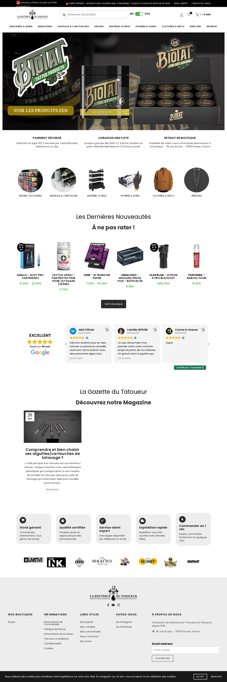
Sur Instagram (124, 622)
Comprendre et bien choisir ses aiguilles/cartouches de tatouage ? (52, 453)
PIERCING (197, 195)
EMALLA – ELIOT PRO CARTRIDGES (30, 277)
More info (216, 676)
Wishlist (190, 13)
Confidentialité (52, 643)
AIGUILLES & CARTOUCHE (63, 195)
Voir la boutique (114, 304)
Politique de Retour (55, 629)
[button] (208, 344)
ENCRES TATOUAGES (30, 195)
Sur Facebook (124, 626)
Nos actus (86, 641)
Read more (52, 489)
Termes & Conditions (56, 638)
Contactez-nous (201, 3)
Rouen (11, 622)
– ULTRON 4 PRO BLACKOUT (163, 277)
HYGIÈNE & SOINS (130, 195)
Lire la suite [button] (76, 358)
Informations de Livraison (58, 634)
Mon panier (86, 622)
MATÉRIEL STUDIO (97, 195)
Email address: (162, 644)
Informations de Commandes (53, 623)
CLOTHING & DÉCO (163, 195)
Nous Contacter (89, 636)
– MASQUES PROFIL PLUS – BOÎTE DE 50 (130, 278)
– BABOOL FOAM (196, 277)
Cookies (48, 648)
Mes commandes (90, 631)
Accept (200, 676)
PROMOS (212, 26)
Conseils (52, 440)
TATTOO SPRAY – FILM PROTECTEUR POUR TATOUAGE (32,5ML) (63, 280)
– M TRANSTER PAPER (97, 277)
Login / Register (181, 14)
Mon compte (181, 3)
